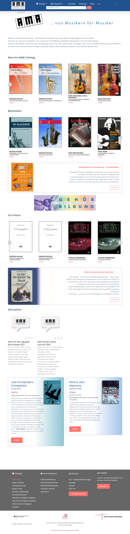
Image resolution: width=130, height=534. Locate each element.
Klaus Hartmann (104, 99)
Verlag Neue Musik (19, 486)
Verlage (18, 473)
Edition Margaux (18, 483)
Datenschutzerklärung (49, 483)
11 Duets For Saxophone (46, 154)
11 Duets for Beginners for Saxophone (50, 100)
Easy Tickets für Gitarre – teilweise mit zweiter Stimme (78, 100)
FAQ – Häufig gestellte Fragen (80, 479)
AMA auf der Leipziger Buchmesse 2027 (19, 343)
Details (114, 187)
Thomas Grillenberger (76, 258)
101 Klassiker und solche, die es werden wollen (18, 154)
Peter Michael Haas (75, 153)
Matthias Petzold (16, 99)
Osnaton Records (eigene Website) (21, 505)
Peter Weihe (102, 151)
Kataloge (83, 4)
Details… (17, 440)
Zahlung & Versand (48, 489)
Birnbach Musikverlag (20, 492)
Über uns (72, 489)
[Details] (21, 79)
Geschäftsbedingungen (49, 486)
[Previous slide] (10, 84)
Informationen (50, 473)
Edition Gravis (17, 489)
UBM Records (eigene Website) (23, 498)
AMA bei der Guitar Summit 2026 (46, 343)
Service (74, 473)
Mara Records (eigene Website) (24, 501)
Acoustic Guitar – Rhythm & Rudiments (106, 154)
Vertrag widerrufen (78, 494)
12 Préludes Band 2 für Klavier (77, 259)
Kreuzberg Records (19, 495)
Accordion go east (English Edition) (79, 154)
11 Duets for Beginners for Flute (18, 100)
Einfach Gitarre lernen (104, 100)
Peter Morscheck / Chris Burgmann (77, 96)
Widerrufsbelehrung (48, 479)
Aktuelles (72, 4)
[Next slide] (120, 84)
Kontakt (72, 486)
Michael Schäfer (15, 151)
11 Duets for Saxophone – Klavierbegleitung (17, 259)
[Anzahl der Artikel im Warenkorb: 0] (115, 4)
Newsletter (103, 486)
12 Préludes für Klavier (104, 259)
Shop (92, 4)
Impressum (45, 492)
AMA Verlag (16, 479)
